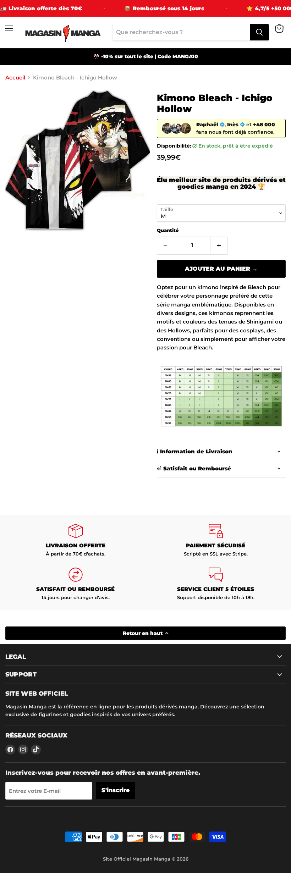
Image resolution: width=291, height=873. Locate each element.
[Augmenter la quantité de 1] (219, 245)
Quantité (168, 230)
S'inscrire (115, 790)
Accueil (15, 77)
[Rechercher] (259, 32)
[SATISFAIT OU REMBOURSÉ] (75, 584)
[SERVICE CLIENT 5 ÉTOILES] (215, 584)
